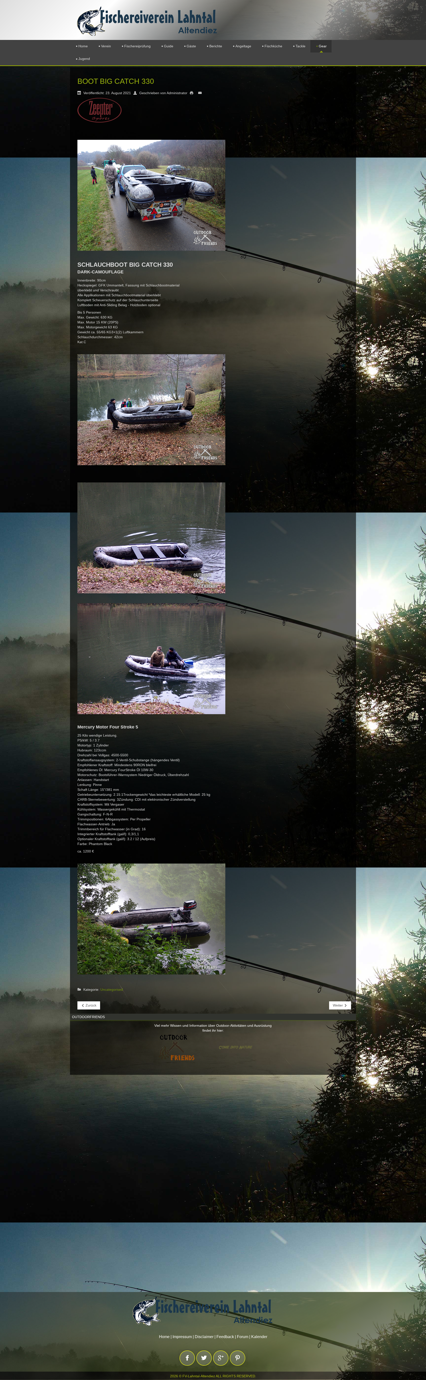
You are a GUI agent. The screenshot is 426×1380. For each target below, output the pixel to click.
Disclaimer (204, 1337)
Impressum (182, 1337)
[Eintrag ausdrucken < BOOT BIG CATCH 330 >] (193, 93)
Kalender (259, 1337)
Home (164, 1337)
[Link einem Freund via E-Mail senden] (201, 93)
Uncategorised (111, 989)
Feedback (225, 1337)
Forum (242, 1337)
